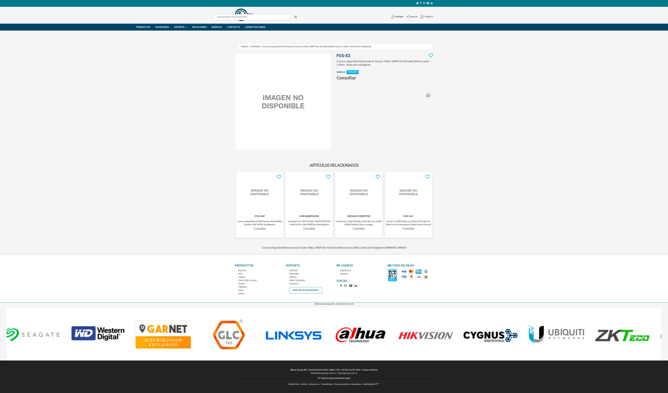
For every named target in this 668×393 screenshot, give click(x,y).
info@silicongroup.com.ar (323, 373)
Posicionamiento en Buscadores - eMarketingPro (355, 384)
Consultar (346, 78)
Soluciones (199, 27)
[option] (39, 333)
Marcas (217, 27)
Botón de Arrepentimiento (306, 290)
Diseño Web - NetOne (297, 384)
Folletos (293, 277)
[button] (417, 3)
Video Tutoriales (297, 280)
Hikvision (242, 287)
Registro (428, 16)
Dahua (241, 283)
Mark (241, 290)
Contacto (233, 27)
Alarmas (242, 270)
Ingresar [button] (414, 16)
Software (293, 270)
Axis (240, 274)
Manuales (294, 274)
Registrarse (345, 270)
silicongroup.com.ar (347, 373)
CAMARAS (255, 46)
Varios (241, 293)
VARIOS (244, 46)
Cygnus (241, 277)
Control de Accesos (247, 280)
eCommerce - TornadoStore (320, 384)
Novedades (162, 27)
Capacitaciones (255, 27)
